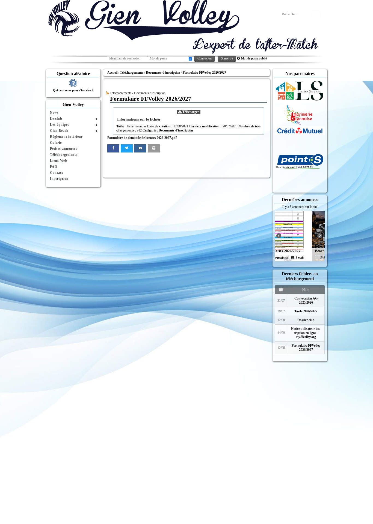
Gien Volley (73, 104)
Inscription (59, 179)
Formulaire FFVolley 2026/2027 (306, 348)
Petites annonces (63, 149)
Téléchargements (64, 155)
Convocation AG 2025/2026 (306, 300)
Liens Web (58, 161)
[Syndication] (107, 93)
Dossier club (306, 320)
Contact (56, 173)
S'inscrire (227, 58)
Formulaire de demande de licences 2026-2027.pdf (142, 138)
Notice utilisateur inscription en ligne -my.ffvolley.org (306, 333)
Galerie (56, 143)
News (54, 113)
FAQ (53, 167)
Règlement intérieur (66, 137)
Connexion (204, 58)
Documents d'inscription (176, 130)
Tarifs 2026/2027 (305, 311)
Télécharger (190, 112)
